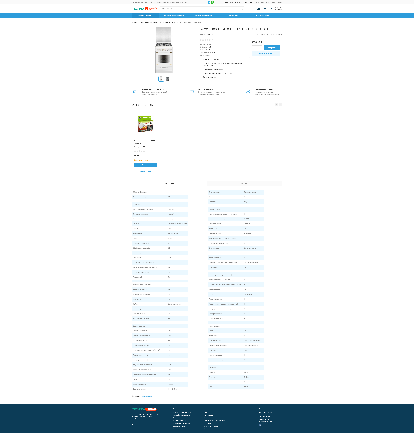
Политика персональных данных (142, 425)
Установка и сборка (211, 426)
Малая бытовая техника (203, 16)
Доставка (179, 2)
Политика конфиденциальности (164, 2)
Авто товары (177, 429)
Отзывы (206, 429)
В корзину (272, 48)
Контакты (148, 2)
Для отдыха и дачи (179, 426)
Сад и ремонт (233, 16)
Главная (134, 22)
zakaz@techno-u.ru (232, 2)
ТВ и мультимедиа (262, 16)
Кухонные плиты (167, 22)
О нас (132, 2)
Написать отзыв (217, 40)
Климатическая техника (181, 423)
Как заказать (139, 2)
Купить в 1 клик (265, 53)
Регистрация (277, 2)
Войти (270, 2)
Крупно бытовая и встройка (174, 16)
